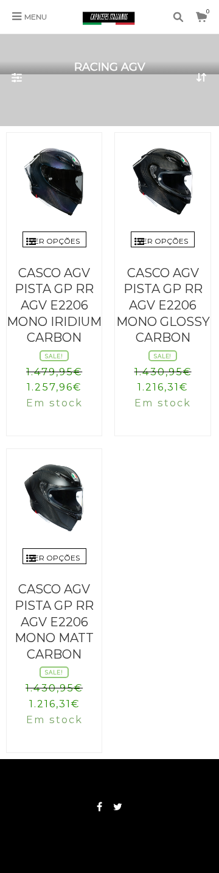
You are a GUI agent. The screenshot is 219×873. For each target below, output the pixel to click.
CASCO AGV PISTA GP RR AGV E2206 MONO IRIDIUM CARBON (54, 305)
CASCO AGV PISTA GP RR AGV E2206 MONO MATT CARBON (54, 621)
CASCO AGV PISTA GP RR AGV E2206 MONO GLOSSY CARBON (163, 305)
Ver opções (54, 241)
